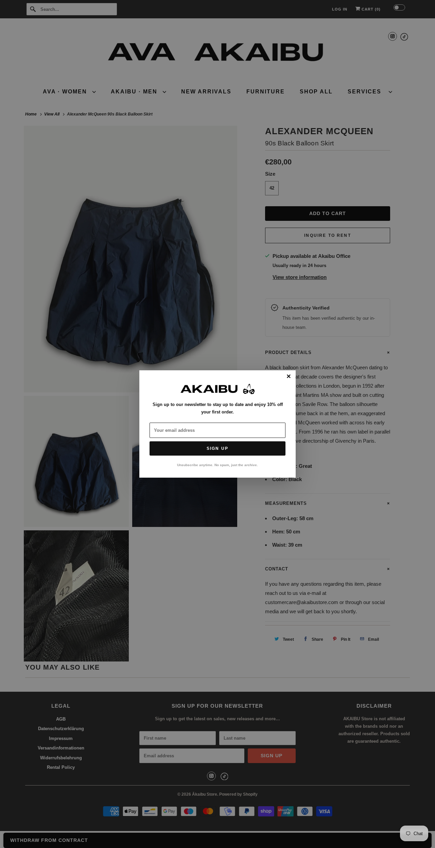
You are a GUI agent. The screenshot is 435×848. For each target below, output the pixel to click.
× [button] (288, 377)
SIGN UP (217, 448)
